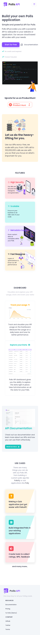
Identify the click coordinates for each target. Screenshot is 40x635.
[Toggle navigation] (34, 4)
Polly (27, 483)
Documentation (31, 44)
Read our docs (12, 447)
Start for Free (11, 44)
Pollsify (17, 480)
